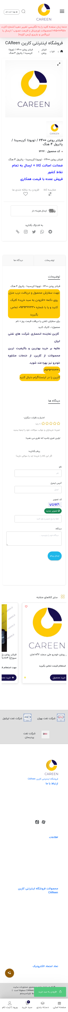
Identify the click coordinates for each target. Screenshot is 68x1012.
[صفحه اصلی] (43, 12)
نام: (60, 466)
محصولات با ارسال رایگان (44, 948)
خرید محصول (43, 677)
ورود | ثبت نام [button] (11, 12)
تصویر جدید (52, 511)
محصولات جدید (49, 903)
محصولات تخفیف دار (46, 940)
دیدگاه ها (18, 260)
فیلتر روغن (43, 51)
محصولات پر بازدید (47, 918)
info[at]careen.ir (43, 804)
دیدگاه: (58, 528)
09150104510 (45, 810)
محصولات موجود (49, 925)
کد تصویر (57, 499)
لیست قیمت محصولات (45, 863)
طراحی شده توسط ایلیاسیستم (34, 993)
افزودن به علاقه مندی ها (25, 190)
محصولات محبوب (48, 933)
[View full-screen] (59, 64)
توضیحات (49, 260)
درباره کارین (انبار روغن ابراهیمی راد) (38, 870)
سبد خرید (27, 1007)
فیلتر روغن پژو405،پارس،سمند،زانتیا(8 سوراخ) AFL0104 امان (34, 656)
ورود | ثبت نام (10, 1007)
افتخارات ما (52, 855)
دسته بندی (42, 1007)
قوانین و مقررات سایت (45, 848)
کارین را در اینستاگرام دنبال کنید (40, 377)
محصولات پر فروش (47, 911)
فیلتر (52, 51)
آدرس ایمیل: (55, 483)
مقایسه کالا (50, 190)
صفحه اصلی (59, 1007)
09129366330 (52, 370)
